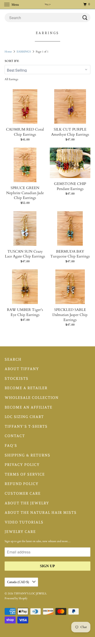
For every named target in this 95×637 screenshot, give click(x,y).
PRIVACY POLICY (22, 464)
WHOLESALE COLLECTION (32, 397)
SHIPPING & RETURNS (27, 455)
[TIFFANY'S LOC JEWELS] (47, 4)
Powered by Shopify (16, 598)
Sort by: (12, 61)
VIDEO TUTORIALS (24, 522)
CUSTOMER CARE (23, 493)
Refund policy (22, 484)
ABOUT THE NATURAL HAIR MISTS (41, 512)
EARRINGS (24, 51)
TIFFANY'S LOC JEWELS (30, 593)
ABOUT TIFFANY (22, 369)
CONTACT (15, 436)
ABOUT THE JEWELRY (27, 503)
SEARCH (13, 359)
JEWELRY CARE (20, 531)
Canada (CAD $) (18, 582)
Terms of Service (25, 474)
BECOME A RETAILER (26, 388)
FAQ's (11, 445)
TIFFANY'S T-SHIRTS (26, 426)
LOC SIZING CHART (24, 417)
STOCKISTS (16, 378)
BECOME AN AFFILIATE (28, 407)
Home (8, 51)
